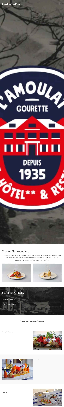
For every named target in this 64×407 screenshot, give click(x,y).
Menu (60, 4)
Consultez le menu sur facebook (32, 321)
